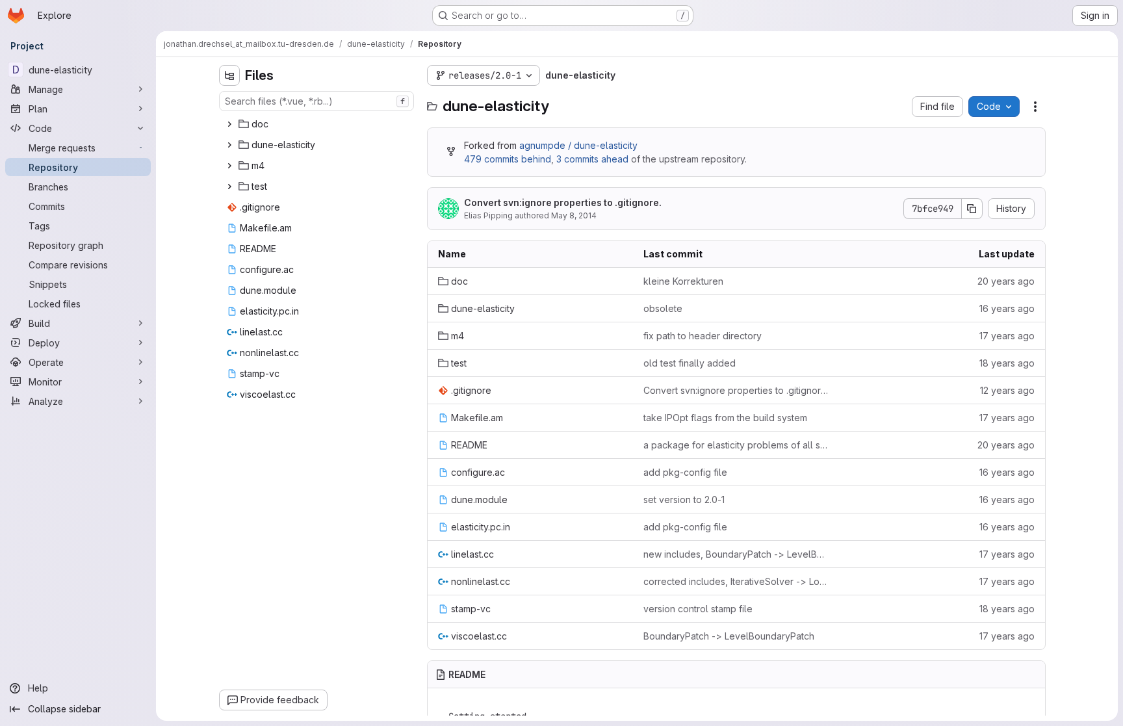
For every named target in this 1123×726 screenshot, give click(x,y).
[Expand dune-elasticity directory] (229, 145)
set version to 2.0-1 (684, 499)
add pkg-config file (685, 472)
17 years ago (1007, 335)
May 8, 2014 (574, 215)
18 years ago (1007, 363)
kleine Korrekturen (683, 281)
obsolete (662, 308)
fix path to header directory (702, 335)
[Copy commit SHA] (972, 208)
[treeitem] (318, 124)
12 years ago (1007, 390)
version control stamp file (698, 608)
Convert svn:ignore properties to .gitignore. (563, 202)
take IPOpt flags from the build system (725, 417)
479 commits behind (507, 158)
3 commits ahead (592, 158)
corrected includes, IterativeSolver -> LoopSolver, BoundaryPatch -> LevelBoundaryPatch (736, 581)
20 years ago (1006, 281)
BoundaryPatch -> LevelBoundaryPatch (728, 636)
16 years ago (1007, 308)
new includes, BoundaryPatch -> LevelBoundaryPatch (736, 554)
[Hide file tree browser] (229, 75)
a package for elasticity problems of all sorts (736, 444)
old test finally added (689, 363)
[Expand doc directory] (229, 124)
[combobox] (316, 101)
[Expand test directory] (229, 186)
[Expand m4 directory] (229, 166)
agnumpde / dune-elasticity (578, 145)
